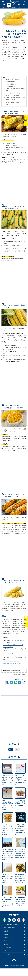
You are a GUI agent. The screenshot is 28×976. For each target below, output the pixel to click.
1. (4, 79)
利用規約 (6, 937)
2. (4, 84)
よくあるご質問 (7, 947)
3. (4, 88)
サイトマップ (7, 954)
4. (4, 93)
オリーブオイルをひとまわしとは (11, 924)
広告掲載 (6, 934)
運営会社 (6, 931)
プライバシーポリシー (9, 941)
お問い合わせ (7, 950)
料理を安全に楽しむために (10, 927)
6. (4, 102)
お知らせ (6, 944)
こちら (21, 670)
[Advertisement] (14, 711)
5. (4, 97)
